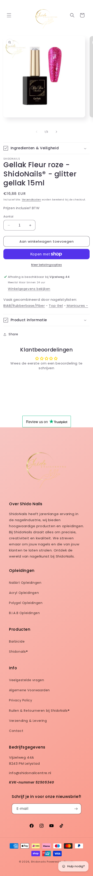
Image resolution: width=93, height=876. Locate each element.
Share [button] (13, 334)
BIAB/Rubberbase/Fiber (24, 305)
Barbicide (17, 641)
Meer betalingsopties (46, 265)
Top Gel (56, 305)
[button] (9, 15)
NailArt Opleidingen (25, 582)
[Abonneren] (76, 809)
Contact (16, 731)
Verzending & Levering (28, 720)
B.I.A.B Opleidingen (24, 613)
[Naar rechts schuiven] (56, 132)
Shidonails (38, 861)
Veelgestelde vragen (26, 680)
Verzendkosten (31, 199)
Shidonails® (18, 651)
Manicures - (77, 305)
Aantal (8, 216)
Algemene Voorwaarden (29, 690)
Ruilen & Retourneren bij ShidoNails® (39, 710)
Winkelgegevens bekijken (29, 289)
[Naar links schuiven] (37, 132)
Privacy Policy (20, 700)
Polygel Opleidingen (25, 603)
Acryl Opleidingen (24, 593)
